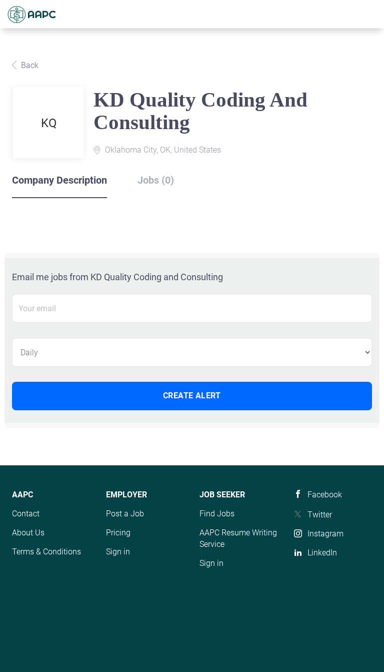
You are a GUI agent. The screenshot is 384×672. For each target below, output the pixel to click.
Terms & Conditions (46, 551)
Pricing (118, 532)
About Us (28, 532)
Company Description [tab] (59, 180)
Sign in (118, 551)
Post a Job (125, 513)
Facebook (325, 494)
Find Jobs (217, 513)
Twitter (320, 514)
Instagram (326, 533)
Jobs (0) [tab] (156, 180)
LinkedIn (322, 552)
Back (28, 65)
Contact (26, 513)
